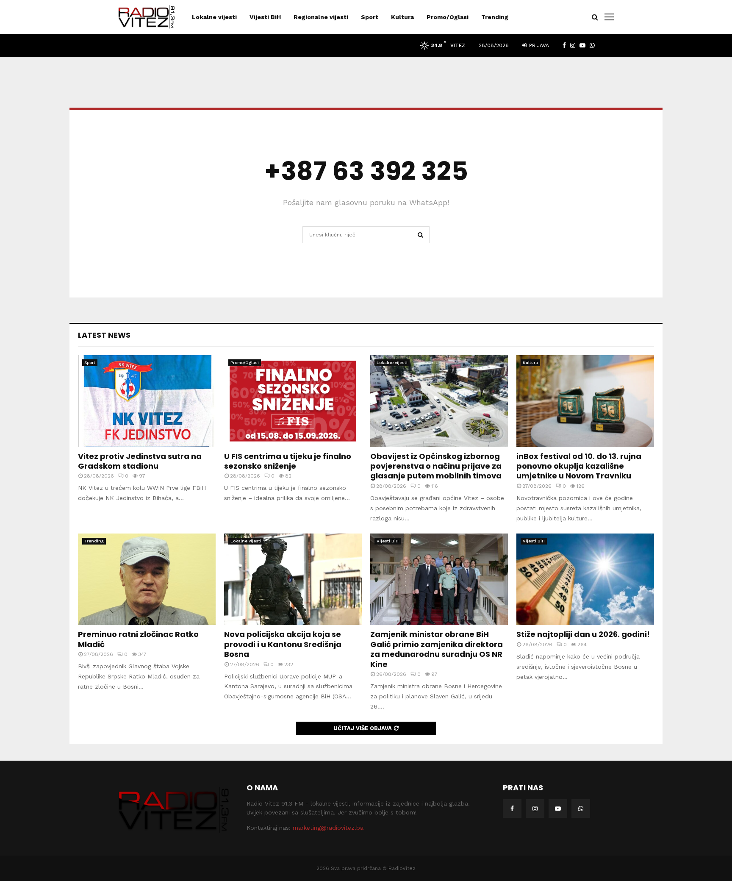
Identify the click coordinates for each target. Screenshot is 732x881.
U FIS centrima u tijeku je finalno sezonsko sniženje (287, 461)
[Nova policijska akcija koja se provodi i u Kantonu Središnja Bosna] (293, 579)
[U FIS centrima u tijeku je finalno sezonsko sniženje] (293, 401)
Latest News (104, 335)
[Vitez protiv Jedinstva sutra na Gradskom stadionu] (147, 401)
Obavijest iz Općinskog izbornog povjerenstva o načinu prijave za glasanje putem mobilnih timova (436, 466)
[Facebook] (512, 808)
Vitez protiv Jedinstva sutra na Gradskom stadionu (140, 461)
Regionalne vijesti (321, 17)
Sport (369, 17)
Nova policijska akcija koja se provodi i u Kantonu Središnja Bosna (282, 644)
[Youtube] (558, 808)
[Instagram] (535, 808)
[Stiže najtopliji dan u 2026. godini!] (585, 579)
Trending (494, 17)
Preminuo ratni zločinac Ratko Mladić (138, 639)
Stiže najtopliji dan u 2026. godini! (583, 634)
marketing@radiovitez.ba (328, 827)
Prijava (538, 45)
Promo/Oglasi (448, 17)
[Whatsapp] (580, 808)
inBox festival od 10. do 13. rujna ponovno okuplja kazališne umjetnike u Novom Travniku (578, 466)
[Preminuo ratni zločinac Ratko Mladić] (147, 579)
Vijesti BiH (265, 17)
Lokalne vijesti (214, 17)
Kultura (402, 17)
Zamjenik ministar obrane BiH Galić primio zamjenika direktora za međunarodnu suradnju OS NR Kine (436, 649)
